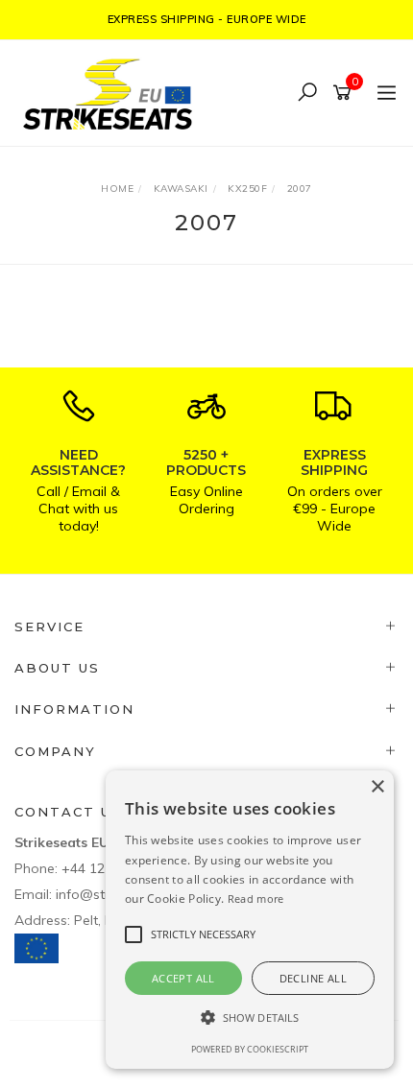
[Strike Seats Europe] (112, 92)
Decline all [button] (313, 978)
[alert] (250, 919)
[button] (250, 1017)
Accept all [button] (183, 978)
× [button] (377, 787)
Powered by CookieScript (249, 1049)
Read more (256, 898)
